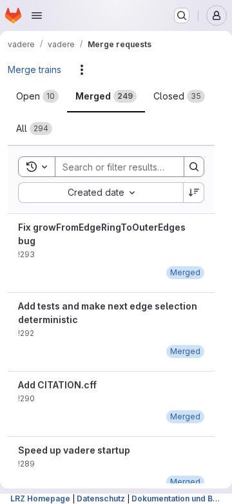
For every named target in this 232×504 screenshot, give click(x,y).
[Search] (194, 166)
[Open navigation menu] (36, 15)
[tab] (37, 96)
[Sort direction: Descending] (194, 192)
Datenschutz (101, 498)
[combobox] (100, 192)
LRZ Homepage (40, 498)
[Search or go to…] (181, 15)
